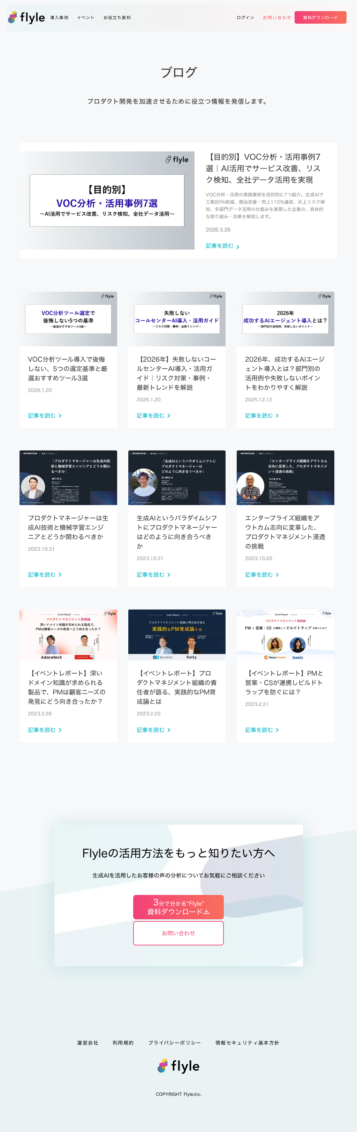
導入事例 (59, 17)
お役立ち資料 (117, 17)
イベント (86, 17)
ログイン (246, 17)
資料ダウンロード (320, 17)
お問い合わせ (277, 17)
